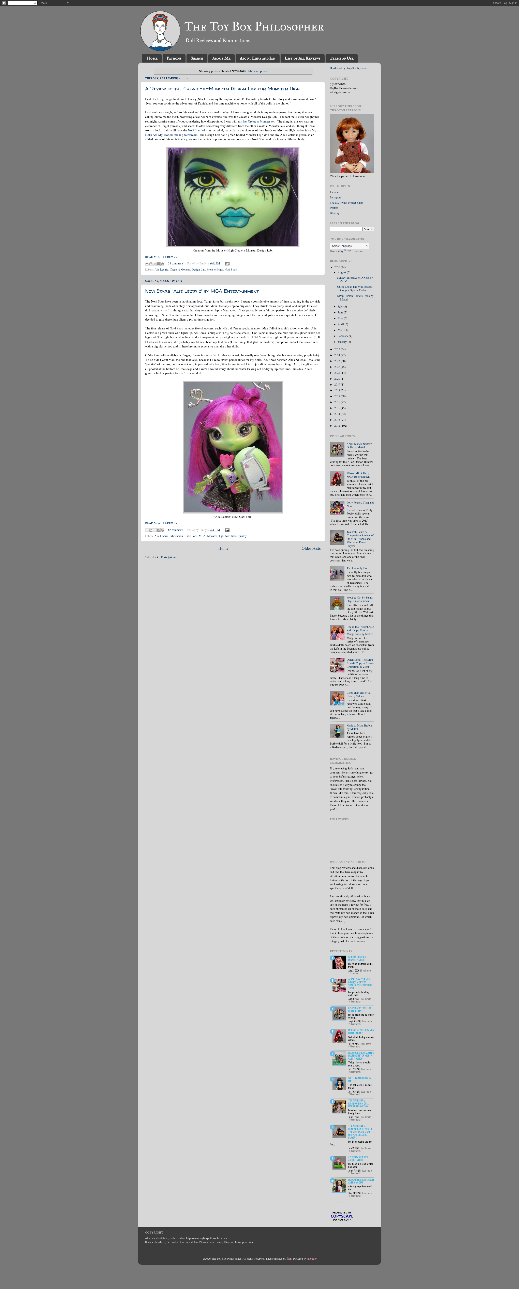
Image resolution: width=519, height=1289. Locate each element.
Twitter (334, 208)
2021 (337, 373)
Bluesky (334, 213)
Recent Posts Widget (338, 1202)
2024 (337, 355)
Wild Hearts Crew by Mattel (359, 1079)
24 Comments (355, 1024)
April (341, 324)
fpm (289, 1258)
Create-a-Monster (180, 269)
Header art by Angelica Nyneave (348, 68)
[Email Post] (226, 263)
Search (197, 58)
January (342, 342)
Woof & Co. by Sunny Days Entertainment (360, 599)
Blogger (311, 1258)
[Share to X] (155, 264)
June (341, 312)
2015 (337, 408)
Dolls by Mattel (359, 445)
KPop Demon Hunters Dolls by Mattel (355, 297)
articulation (176, 536)
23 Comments (355, 1071)
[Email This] (147, 264)
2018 (337, 390)
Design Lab (198, 269)
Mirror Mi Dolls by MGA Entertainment (358, 474)
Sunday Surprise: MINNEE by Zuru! (355, 279)
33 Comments (355, 1119)
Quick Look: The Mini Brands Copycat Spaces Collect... (355, 288)
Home (152, 58)
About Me (221, 58)
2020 (337, 378)
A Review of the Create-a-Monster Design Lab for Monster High (222, 88)
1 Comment (353, 973)
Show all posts (257, 71)
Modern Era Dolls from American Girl (361, 1181)
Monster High (215, 269)
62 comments (175, 530)
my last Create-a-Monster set (256, 121)
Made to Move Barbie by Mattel (359, 727)
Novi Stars (231, 269)
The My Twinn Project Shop (346, 203)
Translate (357, 251)
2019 (337, 384)
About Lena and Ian (257, 58)
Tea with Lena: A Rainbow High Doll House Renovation (358, 1103)
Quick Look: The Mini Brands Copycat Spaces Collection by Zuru (360, 984)
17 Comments (355, 1173)
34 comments (175, 263)
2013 (337, 420)
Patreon (334, 192)
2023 (337, 361)
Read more (366, 970)
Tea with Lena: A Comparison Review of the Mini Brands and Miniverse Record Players (360, 539)
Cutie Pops (190, 536)
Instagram (335, 197)
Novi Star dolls (197, 130)
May (341, 318)
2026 (337, 267)
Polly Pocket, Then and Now (360, 504)
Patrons (174, 58)
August (342, 272)
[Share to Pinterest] (162, 264)
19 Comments (355, 1151)
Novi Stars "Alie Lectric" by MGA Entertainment (202, 291)
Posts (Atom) (169, 557)
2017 (337, 396)
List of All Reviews (302, 58)
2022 (337, 367)
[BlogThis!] (151, 264)
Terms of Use (342, 58)
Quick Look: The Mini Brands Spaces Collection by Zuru (360, 663)
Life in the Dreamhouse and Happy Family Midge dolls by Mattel (360, 630)
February (343, 336)
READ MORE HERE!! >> (161, 257)
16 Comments (355, 1001)
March (342, 330)
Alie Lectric (161, 269)
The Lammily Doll (357, 568)
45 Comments (355, 1046)
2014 (337, 414)
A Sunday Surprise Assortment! (358, 1158)
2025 (337, 349)
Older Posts (311, 548)
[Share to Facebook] (159, 264)
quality (243, 536)
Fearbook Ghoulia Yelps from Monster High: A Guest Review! (361, 1055)
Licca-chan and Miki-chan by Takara (359, 694)
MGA (202, 536)
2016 (337, 402)
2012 (337, 425)
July (340, 306)
